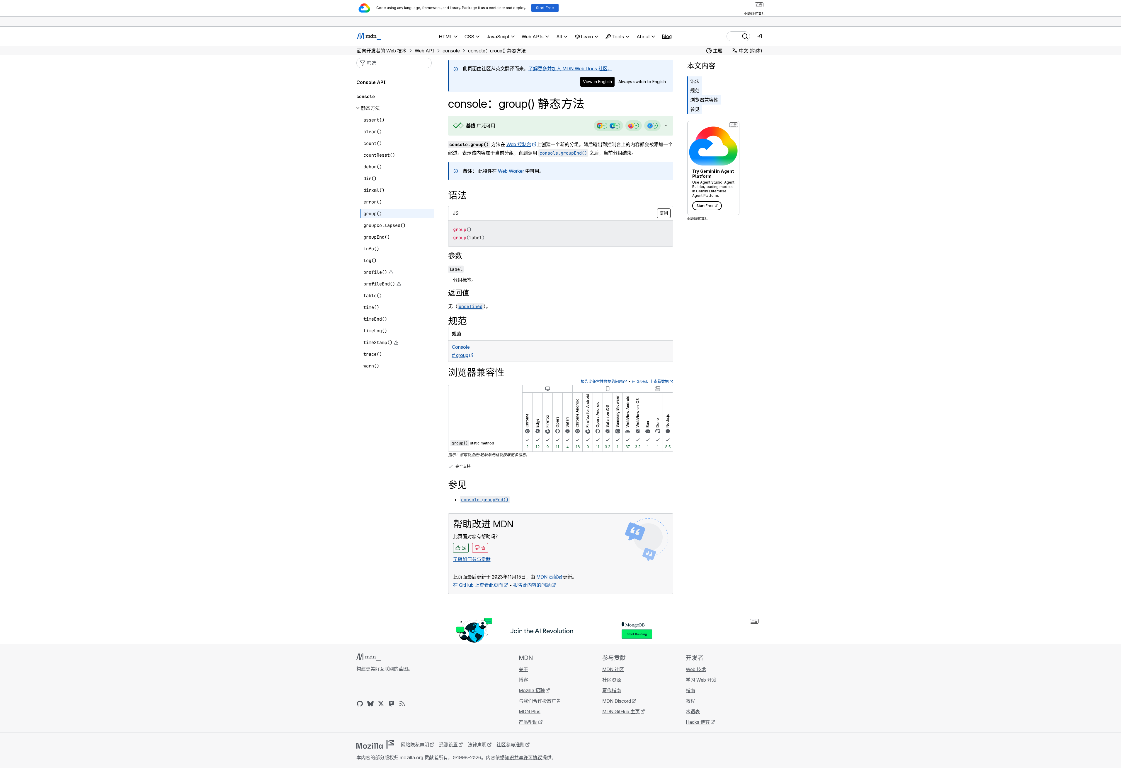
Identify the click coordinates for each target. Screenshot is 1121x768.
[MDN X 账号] (381, 703)
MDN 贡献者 (549, 577)
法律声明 (477, 745)
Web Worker (511, 171)
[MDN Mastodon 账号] (391, 703)
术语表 (693, 711)
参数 (455, 256)
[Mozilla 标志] (375, 744)
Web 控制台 (518, 144)
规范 (695, 90)
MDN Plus (529, 711)
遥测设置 (448, 745)
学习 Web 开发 (701, 680)
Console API (371, 82)
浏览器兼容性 (704, 100)
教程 (690, 701)
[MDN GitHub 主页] (359, 703)
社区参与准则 (510, 745)
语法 (695, 81)
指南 (690, 690)
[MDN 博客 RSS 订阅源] (402, 703)
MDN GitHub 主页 (621, 711)
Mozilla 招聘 (532, 690)
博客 (523, 680)
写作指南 (611, 690)
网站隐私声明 (415, 745)
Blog (667, 36)
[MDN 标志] (368, 657)
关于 (523, 669)
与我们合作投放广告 (540, 701)
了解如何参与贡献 (472, 559)
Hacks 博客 (698, 722)
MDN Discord (616, 701)
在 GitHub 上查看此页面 (478, 585)
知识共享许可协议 (523, 757)
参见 (695, 109)
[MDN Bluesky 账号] (370, 703)
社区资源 (611, 680)
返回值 (458, 293)
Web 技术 (696, 669)
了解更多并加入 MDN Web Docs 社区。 (570, 68)
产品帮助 (528, 722)
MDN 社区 (613, 669)
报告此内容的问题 (532, 585)
